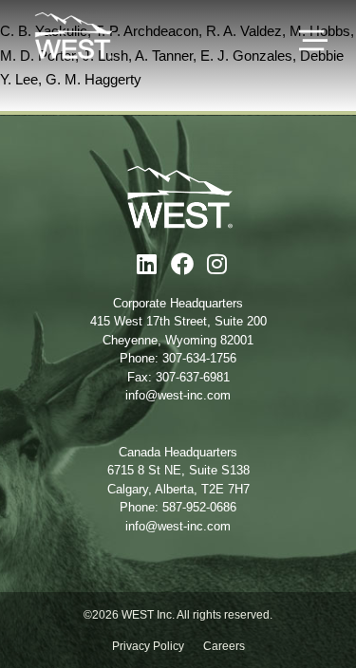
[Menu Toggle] (313, 41)
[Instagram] (217, 263)
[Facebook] (182, 263)
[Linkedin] (147, 263)
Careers (224, 646)
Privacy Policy (148, 646)
